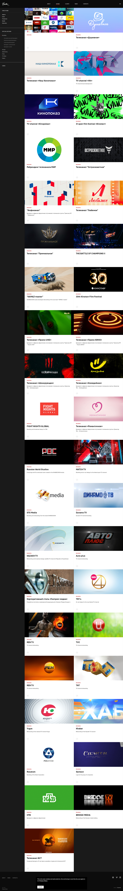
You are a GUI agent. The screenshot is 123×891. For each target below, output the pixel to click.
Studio (3, 21)
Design (3, 49)
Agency (4, 14)
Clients (67, 3)
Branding (4, 35)
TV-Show (4, 56)
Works (58, 3)
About (48, 3)
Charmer (119, 887)
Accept (40, 887)
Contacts (85, 3)
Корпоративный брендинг (10, 40)
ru (120, 3)
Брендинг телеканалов (9, 44)
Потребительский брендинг (10, 38)
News (76, 3)
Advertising (4, 51)
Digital (3, 58)
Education (4, 23)
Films (3, 54)
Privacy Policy (5, 889)
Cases (3, 65)
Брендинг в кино (8, 46)
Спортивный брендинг (9, 42)
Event (3, 16)
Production (4, 18)
